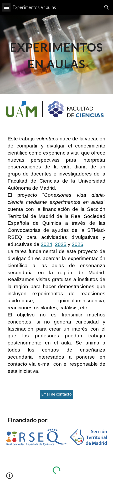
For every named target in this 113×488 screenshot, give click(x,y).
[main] (57, 54)
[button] (6, 7)
